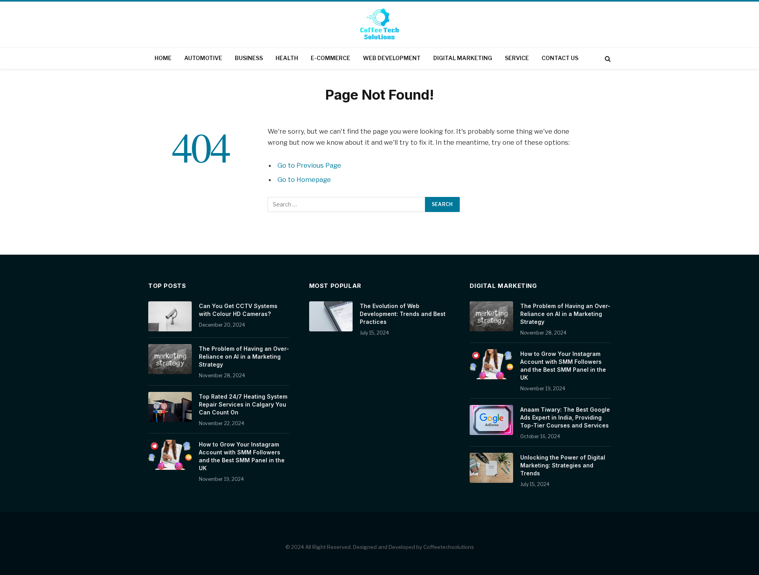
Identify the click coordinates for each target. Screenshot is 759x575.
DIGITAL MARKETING (462, 58)
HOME (163, 58)
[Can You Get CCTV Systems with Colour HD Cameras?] (170, 316)
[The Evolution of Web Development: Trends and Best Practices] (331, 316)
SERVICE (517, 58)
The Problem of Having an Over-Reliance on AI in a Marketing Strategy (244, 356)
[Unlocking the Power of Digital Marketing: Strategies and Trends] (491, 468)
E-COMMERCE (330, 58)
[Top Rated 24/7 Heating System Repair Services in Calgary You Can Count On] (170, 407)
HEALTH (287, 58)
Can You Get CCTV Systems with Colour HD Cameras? (238, 310)
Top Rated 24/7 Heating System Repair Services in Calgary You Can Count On (243, 404)
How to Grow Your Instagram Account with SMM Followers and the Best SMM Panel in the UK (242, 456)
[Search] (607, 58)
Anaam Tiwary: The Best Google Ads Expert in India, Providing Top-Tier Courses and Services (565, 417)
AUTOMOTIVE (203, 58)
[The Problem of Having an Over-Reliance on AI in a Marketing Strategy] (170, 359)
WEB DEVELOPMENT (392, 58)
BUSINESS (249, 58)
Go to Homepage (304, 179)
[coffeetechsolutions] (379, 25)
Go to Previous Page (309, 165)
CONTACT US (560, 58)
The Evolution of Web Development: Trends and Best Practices (403, 314)
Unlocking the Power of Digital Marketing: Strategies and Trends (562, 465)
